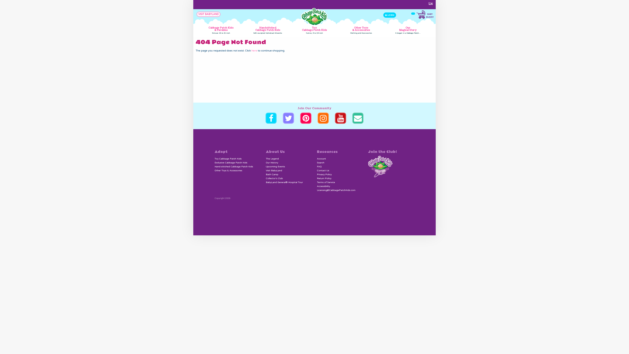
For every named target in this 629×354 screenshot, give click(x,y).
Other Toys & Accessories (361, 30)
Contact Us (323, 170)
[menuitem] (221, 30)
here (254, 50)
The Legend (272, 158)
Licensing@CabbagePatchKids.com (336, 190)
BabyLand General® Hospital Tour (284, 182)
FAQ (319, 166)
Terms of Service (326, 182)
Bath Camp (272, 174)
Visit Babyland (208, 14)
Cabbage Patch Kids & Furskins (221, 30)
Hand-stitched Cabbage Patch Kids (234, 166)
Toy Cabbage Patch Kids (314, 30)
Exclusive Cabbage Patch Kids (231, 162)
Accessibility (323, 186)
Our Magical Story (407, 30)
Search (320, 162)
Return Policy (324, 178)
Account (321, 158)
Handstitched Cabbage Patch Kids (267, 30)
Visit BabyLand (274, 170)
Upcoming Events (275, 166)
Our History (272, 162)
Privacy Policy (324, 174)
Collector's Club (274, 178)
